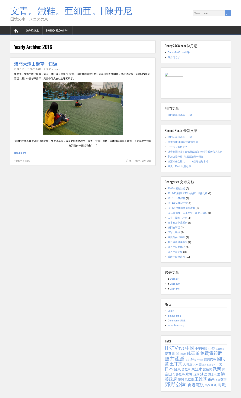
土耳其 (176, 364)
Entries (174, 315)
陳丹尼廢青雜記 (176, 247)
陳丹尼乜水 (32, 30)
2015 (175, 283)
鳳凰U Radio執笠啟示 (179, 166)
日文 (219, 364)
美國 (218, 380)
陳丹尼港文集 (175, 252)
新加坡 (205, 364)
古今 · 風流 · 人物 (177, 217)
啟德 (193, 359)
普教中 (186, 369)
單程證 (200, 359)
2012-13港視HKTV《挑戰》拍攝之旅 (187, 193)
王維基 (200, 379)
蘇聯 (223, 379)
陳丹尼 (20, 69)
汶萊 (196, 374)
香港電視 (195, 384)
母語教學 (179, 374)
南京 (187, 359)
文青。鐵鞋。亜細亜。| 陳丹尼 (71, 10)
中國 (189, 348)
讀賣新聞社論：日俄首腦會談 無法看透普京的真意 (195, 151)
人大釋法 (220, 349)
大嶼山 (187, 364)
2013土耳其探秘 (176, 198)
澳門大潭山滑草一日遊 (35, 63)
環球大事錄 (174, 232)
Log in (171, 310)
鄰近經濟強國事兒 (177, 242)
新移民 (212, 364)
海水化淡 (214, 374)
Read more (20, 152)
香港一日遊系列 (176, 256)
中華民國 (201, 348)
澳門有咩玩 (23, 161)
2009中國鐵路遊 (176, 188)
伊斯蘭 (183, 354)
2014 (175, 288)
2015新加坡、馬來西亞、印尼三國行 (187, 212)
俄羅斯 (193, 353)
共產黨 (177, 358)
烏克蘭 (189, 379)
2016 (174, 279)
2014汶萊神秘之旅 (178, 203)
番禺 (211, 379)
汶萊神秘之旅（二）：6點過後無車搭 (188, 161)
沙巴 (203, 374)
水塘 (189, 374)
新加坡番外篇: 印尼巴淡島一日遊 (186, 156)
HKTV (171, 348)
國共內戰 (210, 359)
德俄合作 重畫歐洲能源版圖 (183, 142)
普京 (177, 369)
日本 (169, 369)
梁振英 (207, 369)
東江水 (196, 369)
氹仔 (131, 161)
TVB (181, 348)
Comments (176, 320)
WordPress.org (176, 325)
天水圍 (197, 364)
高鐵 (221, 384)
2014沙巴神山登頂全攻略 (181, 208)
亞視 (211, 348)
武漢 (217, 369)
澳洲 (181, 379)
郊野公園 (147, 161)
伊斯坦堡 (172, 354)
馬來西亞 (211, 385)
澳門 (137, 161)
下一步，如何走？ (177, 146)
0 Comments (53, 69)
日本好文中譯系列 (177, 222)
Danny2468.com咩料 (57, 30)
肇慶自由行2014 (176, 237)
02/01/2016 (35, 69)
